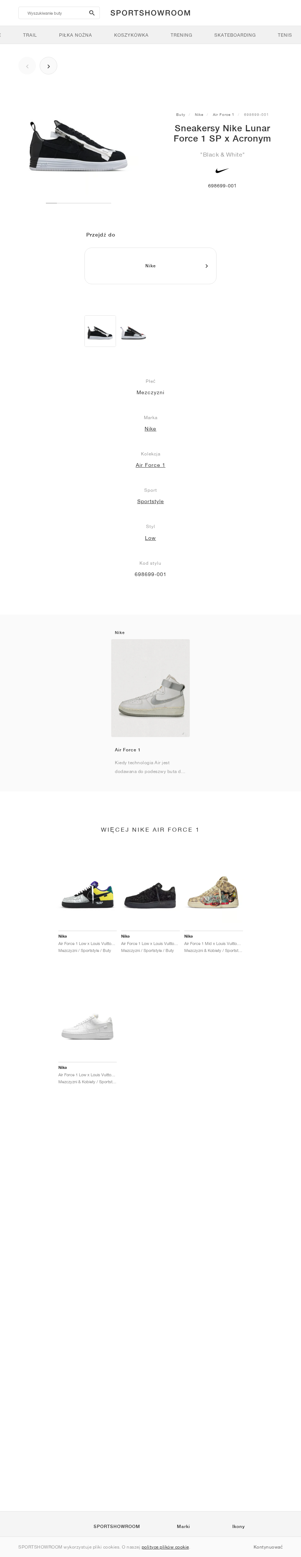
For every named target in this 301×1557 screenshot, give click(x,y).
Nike (199, 114)
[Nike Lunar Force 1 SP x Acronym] (100, 331)
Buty (180, 114)
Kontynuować (268, 1547)
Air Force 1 (224, 114)
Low (150, 538)
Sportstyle (150, 501)
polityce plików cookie (165, 1547)
